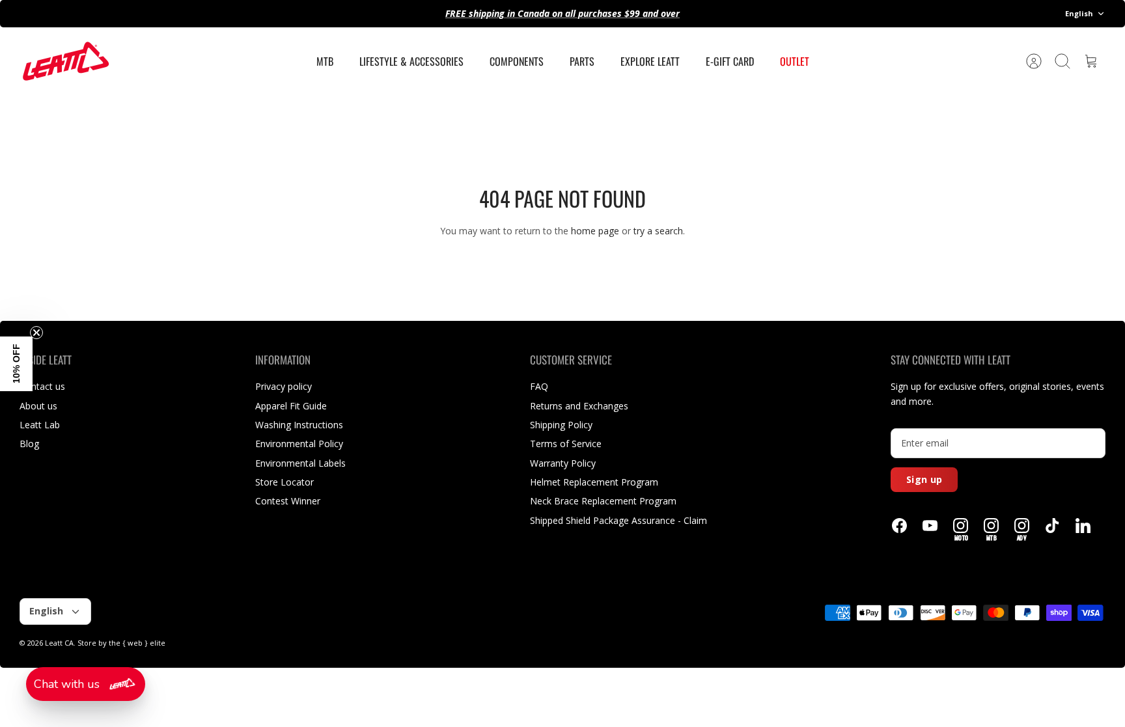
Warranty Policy (563, 463)
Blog (29, 443)
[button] (85, 684)
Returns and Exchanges (579, 406)
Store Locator (284, 482)
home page (595, 231)
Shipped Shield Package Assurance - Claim (618, 520)
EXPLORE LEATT (650, 61)
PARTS (582, 61)
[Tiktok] (1052, 526)
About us (38, 406)
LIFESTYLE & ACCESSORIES (411, 61)
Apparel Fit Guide (291, 406)
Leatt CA (59, 643)
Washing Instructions (299, 424)
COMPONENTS (517, 61)
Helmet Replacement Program (594, 482)
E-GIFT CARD (730, 61)
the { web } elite (137, 643)
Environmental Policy (299, 443)
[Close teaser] (36, 332)
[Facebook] (899, 526)
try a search (658, 231)
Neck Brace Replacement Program (603, 501)
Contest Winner (287, 501)
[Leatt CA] (65, 61)
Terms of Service (566, 443)
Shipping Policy (561, 424)
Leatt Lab (40, 424)
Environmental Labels (300, 463)
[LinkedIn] (1083, 526)
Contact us (42, 386)
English (1079, 13)
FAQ (539, 386)
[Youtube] (930, 526)
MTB (324, 61)
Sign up (924, 479)
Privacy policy (283, 386)
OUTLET (794, 61)
